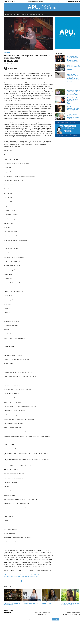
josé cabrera (33, 581)
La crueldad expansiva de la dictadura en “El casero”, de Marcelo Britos (12, 603)
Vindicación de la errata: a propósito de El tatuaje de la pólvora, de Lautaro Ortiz (73, 100)
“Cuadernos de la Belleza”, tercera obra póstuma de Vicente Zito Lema (73, 116)
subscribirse (7, 612)
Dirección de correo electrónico (28, 619)
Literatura (25, 581)
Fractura (7, 52)
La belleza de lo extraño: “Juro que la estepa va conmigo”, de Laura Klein (73, 109)
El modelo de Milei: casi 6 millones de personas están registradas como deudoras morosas (72, 59)
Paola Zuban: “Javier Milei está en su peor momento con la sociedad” (73, 67)
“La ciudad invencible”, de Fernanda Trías (49, 602)
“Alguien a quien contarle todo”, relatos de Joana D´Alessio (32, 602)
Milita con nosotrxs (9, 1)
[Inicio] (42, 7)
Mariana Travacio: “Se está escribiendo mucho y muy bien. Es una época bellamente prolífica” (70, 604)
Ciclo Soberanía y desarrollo (36, 14)
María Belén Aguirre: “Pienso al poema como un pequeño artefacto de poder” (73, 92)
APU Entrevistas (24, 14)
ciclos (13, 581)
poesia (18, 581)
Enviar (55, 619)
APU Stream (16, 14)
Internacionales (8, 14)
